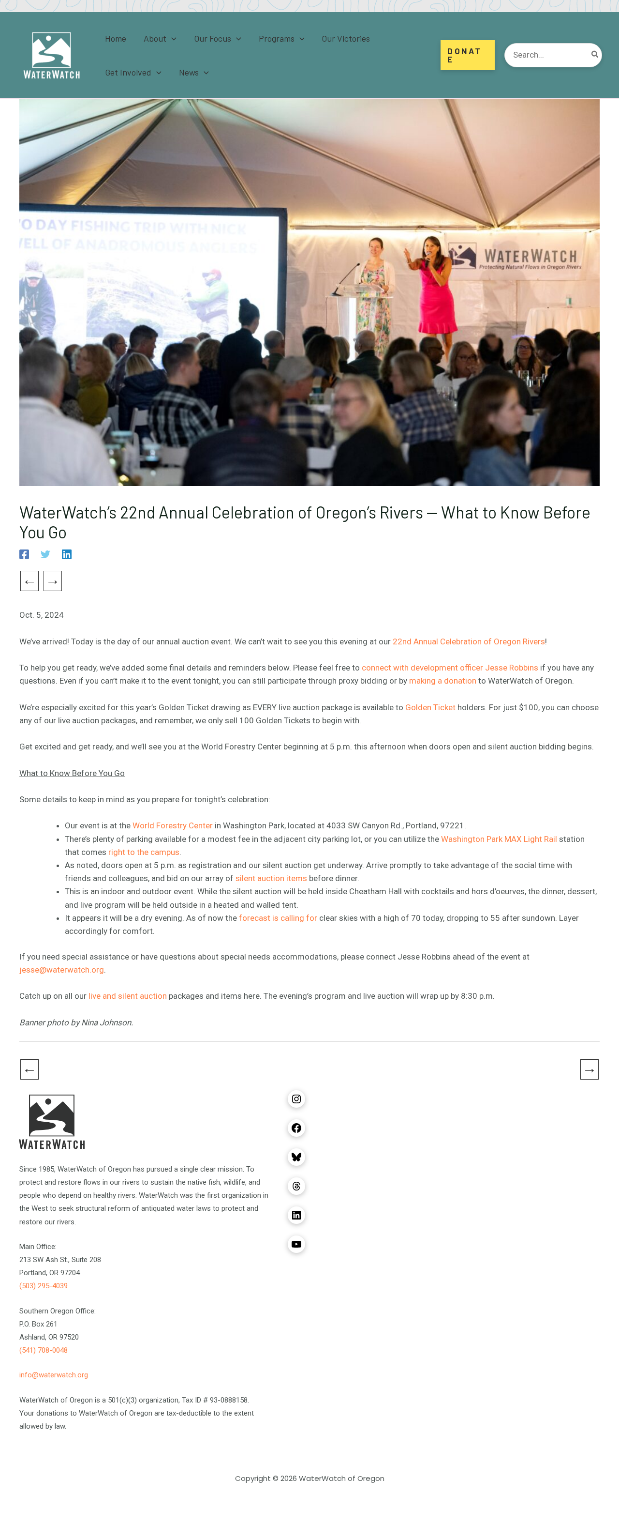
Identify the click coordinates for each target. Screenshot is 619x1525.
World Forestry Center (173, 825)
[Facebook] (24, 554)
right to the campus (143, 852)
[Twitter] (45, 554)
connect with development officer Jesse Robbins (450, 667)
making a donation (442, 681)
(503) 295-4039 (43, 1285)
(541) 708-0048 (43, 1350)
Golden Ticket (430, 707)
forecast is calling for (278, 918)
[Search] (595, 55)
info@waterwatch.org (53, 1375)
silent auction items (271, 878)
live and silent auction (127, 996)
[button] (171, 38)
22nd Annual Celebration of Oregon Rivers (469, 641)
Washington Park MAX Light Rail (499, 839)
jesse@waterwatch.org (61, 970)
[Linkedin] (67, 554)
